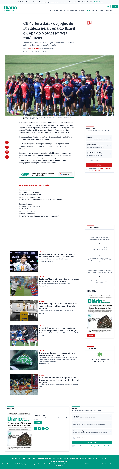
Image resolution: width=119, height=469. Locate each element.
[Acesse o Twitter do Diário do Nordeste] (43, 428)
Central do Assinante (44, 459)
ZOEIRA (101, 10)
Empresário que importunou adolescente (49, 2)
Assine (34, 459)
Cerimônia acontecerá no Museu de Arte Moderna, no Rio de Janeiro (56, 311)
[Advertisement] (45, 236)
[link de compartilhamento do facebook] (7, 147)
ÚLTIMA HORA (58, 10)
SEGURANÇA (82, 10)
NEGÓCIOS (95, 10)
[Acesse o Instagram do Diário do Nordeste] (35, 428)
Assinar (91, 335)
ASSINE (115, 6)
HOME (51, 10)
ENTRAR (107, 6)
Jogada (90, 23)
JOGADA (89, 10)
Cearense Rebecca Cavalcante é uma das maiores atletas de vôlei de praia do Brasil (58, 385)
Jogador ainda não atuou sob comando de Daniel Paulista (53, 259)
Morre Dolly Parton (33, 2)
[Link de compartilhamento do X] (7, 152)
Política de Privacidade (94, 170)
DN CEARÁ (66, 10)
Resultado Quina (77, 2)
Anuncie (14, 459)
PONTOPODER (73, 10)
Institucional (57, 459)
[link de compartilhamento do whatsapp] (7, 142)
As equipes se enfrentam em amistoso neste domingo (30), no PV (55, 283)
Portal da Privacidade (87, 459)
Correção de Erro (101, 459)
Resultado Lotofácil (87, 2)
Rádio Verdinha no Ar (22, 2)
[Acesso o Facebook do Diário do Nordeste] (39, 428)
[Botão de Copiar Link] (7, 157)
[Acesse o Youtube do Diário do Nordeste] (47, 428)
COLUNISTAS (108, 10)
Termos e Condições (105, 168)
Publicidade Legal (98, 2)
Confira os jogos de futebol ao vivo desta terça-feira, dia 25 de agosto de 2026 (59, 333)
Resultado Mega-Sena (66, 2)
